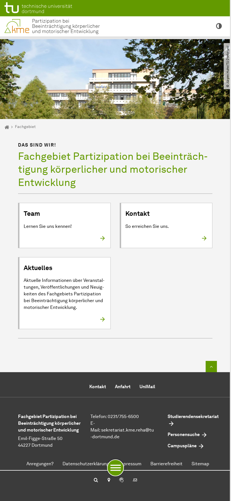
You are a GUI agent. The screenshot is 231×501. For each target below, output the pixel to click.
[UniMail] (135, 480)
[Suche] (96, 480)
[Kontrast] (219, 26)
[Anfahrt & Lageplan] (109, 480)
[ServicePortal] (121, 480)
